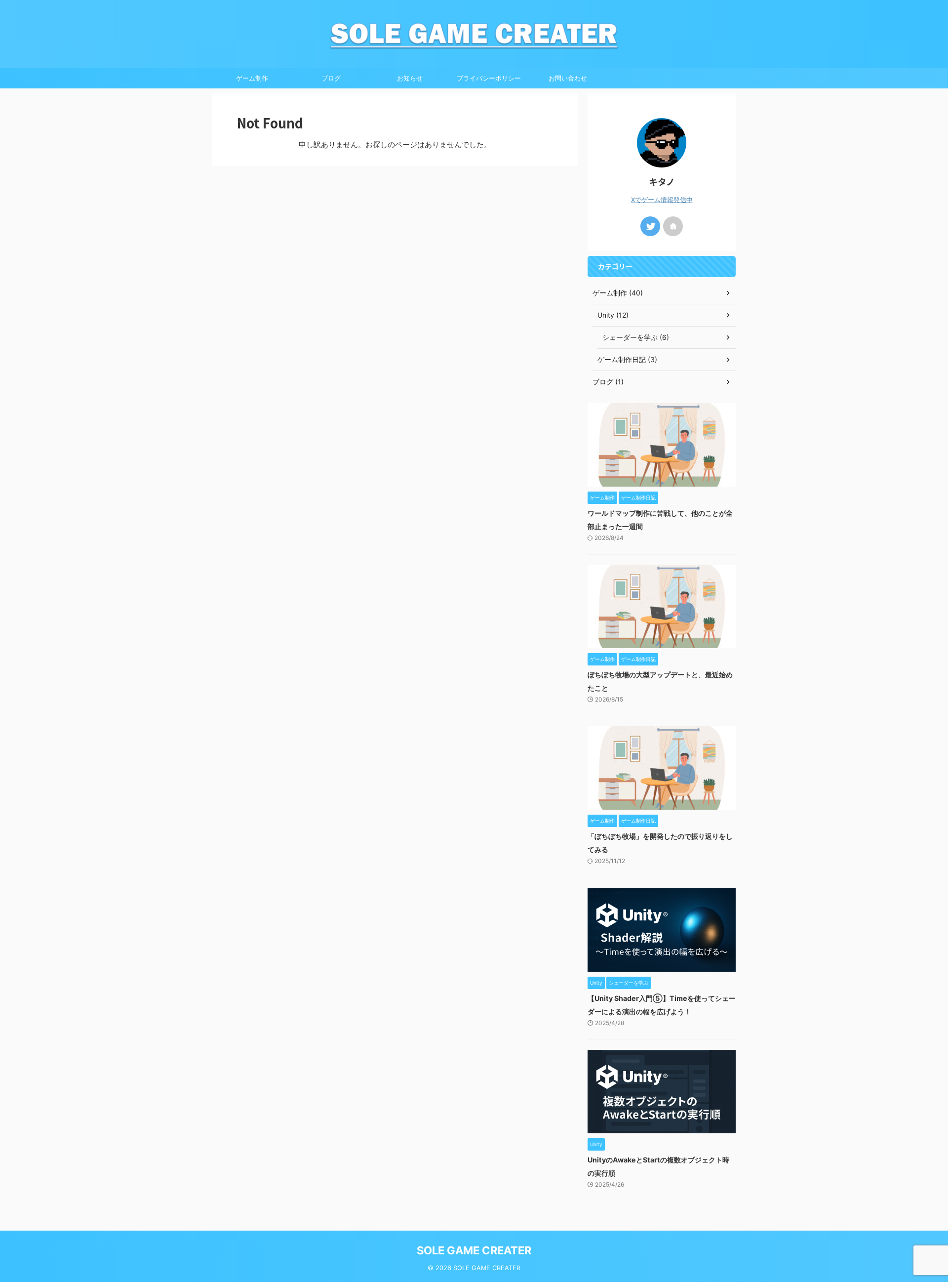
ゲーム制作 (252, 78)
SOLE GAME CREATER (474, 1250)
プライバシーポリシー (489, 78)
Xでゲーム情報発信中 (662, 200)
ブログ (331, 78)
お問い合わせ (568, 78)
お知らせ (410, 78)
